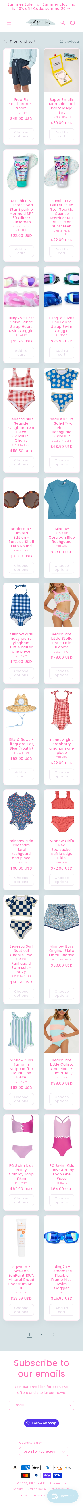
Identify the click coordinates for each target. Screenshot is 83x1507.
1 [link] (29, 1334)
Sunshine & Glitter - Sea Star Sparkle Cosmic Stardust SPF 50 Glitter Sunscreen (61, 213)
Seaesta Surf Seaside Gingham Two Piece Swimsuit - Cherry (21, 430)
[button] (9, 22)
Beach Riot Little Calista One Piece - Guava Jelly (61, 1066)
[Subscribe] (69, 1405)
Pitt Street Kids (39, 1483)
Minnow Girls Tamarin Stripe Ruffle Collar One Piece (21, 1069)
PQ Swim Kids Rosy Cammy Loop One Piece (61, 1172)
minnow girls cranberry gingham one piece (61, 746)
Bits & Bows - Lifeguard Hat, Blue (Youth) (21, 744)
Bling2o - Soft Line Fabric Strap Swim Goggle (61, 324)
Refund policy (37, 1489)
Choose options (21, 134)
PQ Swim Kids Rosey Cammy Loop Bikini (21, 1172)
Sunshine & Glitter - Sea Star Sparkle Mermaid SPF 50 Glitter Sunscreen (21, 211)
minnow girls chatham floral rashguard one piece (21, 849)
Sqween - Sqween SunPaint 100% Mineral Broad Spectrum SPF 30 (21, 1277)
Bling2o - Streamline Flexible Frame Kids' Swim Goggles (61, 1277)
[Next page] (53, 1334)
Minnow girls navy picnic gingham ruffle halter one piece (21, 642)
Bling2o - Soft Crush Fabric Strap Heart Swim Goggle (21, 324)
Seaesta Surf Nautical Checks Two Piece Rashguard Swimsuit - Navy (21, 959)
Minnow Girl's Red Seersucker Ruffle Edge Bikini (61, 849)
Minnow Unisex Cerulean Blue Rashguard (62, 535)
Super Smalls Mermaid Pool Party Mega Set (62, 106)
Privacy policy (60, 1489)
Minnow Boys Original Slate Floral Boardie (62, 950)
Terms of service (30, 1495)
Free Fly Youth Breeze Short (21, 104)
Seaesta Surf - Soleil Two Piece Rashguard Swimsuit (61, 427)
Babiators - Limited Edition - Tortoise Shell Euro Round (21, 537)
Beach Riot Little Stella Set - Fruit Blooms (61, 640)
